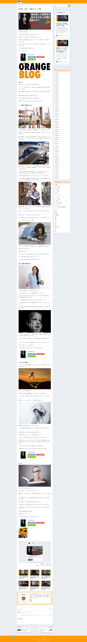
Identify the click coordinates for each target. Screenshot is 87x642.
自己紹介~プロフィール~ (48, 639)
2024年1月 (57, 131)
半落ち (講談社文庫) (31, 54)
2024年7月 (57, 119)
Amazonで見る (32, 454)
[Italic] (23, 615)
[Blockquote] (29, 615)
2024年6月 (57, 121)
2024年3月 (57, 127)
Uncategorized (57, 188)
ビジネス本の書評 (58, 202)
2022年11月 (57, 159)
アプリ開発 (57, 190)
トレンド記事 (57, 198)
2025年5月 (57, 99)
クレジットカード (58, 194)
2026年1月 (57, 82)
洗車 (56, 223)
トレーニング (57, 196)
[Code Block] (30, 615)
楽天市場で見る (40, 454)
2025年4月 (57, 101)
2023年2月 (57, 153)
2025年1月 (57, 107)
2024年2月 (57, 129)
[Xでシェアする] (29, 543)
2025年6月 (57, 97)
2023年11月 (57, 135)
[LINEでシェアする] (40, 543)
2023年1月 (57, 155)
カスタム (56, 192)
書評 (47, 565)
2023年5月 (57, 147)
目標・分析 (57, 227)
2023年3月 (57, 151)
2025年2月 (57, 105)
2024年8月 (57, 117)
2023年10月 (57, 137)
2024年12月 (57, 109)
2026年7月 (57, 72)
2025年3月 (57, 103)
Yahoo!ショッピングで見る (31, 59)
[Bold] (22, 615)
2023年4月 (57, 149)
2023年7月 (57, 143)
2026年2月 (57, 80)
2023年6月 (57, 145)
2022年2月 (57, 178)
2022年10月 (57, 161)
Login (51, 609)
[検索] (69, 6)
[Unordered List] (28, 615)
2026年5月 (57, 76)
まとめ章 (47, 364)
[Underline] (24, 615)
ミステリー (41, 565)
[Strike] (25, 615)
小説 (44, 565)
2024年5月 (57, 123)
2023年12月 (57, 133)
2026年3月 (57, 78)
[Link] (32, 615)
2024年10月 (57, 113)
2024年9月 (57, 115)
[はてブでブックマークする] (36, 543)
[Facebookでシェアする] (33, 543)
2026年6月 (57, 74)
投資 (56, 217)
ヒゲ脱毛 (56, 200)
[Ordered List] (27, 615)
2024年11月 (57, 111)
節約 (56, 229)
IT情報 (56, 184)
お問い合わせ (37, 639)
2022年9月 (57, 163)
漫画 (56, 225)
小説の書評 (57, 215)
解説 (50, 565)
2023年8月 (57, 141)
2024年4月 (57, 125)
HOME (44, 637)
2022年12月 (57, 157)
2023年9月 (57, 139)
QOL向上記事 (57, 186)
